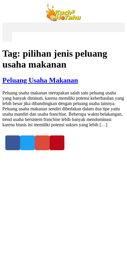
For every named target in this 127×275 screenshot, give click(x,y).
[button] (63, 27)
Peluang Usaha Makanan (40, 80)
